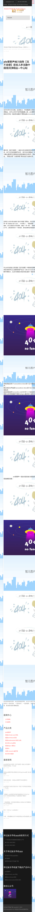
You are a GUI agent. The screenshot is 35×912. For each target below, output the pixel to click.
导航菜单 (9, 17)
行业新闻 (7, 722)
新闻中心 (26, 47)
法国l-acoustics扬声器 (11, 751)
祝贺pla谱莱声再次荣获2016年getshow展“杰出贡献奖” (17, 772)
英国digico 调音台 (10, 745)
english (5, 4)
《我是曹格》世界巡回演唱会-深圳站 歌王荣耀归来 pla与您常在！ (17, 802)
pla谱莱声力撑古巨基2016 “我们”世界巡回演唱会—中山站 (17, 787)
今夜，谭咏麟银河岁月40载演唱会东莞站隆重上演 (17, 816)
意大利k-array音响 (10, 743)
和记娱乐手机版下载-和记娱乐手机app (18, 4)
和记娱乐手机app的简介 (11, 855)
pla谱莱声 (8, 732)
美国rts (7, 748)
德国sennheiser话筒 (11, 737)
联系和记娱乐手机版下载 (12, 861)
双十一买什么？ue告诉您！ (11, 810)
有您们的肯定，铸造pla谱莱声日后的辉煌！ (16, 780)
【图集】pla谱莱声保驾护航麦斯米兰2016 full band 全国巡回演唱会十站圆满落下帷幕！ (16, 795)
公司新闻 (7, 719)
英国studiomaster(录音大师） (13, 740)
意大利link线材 (9, 753)
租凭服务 (7, 858)
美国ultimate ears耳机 (11, 735)
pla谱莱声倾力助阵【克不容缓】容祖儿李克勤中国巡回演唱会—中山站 (17, 765)
